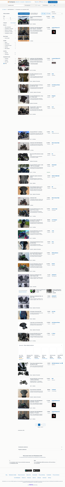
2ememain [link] (44, 477)
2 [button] (41, 424)
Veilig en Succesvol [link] (21, 474)
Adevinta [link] (34, 477)
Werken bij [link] (24, 477)
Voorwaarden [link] (34, 474)
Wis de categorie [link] (13, 22)
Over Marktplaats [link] (17, 477)
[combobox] (16, 5)
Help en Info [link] (28, 474)
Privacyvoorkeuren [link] (56, 474)
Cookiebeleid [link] (49, 474)
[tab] (43, 14)
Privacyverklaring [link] (42, 474)
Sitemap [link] (49, 477)
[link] (11, 2)
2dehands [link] (39, 477)
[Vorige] (36, 425)
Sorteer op (53, 11)
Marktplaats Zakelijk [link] (12, 474)
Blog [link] (6, 474)
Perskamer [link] (29, 477)
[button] (41, 2)
